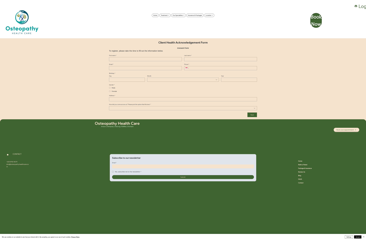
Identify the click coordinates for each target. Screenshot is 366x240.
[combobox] (183, 80)
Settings (348, 237)
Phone (186, 64)
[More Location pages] (212, 15)
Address (112, 95)
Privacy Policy (75, 237)
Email (111, 64)
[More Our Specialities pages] (183, 15)
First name (112, 55)
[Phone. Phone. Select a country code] (187, 68)
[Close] (364, 236)
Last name (187, 55)
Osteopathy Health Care (117, 123)
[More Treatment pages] (168, 15)
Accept (358, 237)
